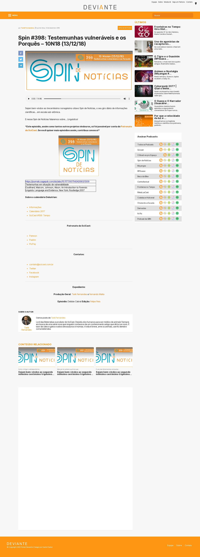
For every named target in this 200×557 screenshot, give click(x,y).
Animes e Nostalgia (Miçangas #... (166, 72)
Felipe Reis (95, 301)
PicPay (32, 244)
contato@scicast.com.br (41, 264)
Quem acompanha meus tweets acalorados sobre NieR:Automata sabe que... (167, 93)
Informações (35, 207)
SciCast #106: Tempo (39, 215)
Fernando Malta (96, 294)
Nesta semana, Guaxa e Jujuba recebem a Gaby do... (166, 78)
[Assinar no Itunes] (173, 145)
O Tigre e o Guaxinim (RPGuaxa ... (167, 57)
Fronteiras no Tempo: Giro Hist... (167, 28)
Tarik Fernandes (27, 28)
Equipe (154, 2)
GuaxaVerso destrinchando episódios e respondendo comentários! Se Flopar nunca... (166, 108)
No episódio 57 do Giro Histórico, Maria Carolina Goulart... (166, 33)
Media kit (167, 2)
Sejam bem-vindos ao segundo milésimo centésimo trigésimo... (36, 373)
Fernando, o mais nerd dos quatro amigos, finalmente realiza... (167, 63)
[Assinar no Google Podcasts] (165, 145)
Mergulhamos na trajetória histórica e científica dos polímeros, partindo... (167, 123)
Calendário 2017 (37, 211)
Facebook (34, 272)
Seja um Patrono (178, 2)
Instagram (34, 276)
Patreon (33, 235)
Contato (189, 2)
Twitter (32, 268)
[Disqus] (75, 423)
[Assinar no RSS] (161, 145)
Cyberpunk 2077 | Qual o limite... (165, 87)
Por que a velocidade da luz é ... (167, 117)
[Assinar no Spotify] (177, 145)
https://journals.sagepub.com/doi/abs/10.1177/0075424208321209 (57, 181)
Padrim (32, 240)
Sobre (160, 2)
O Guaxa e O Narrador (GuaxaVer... (167, 102)
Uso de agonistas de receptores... (166, 42)
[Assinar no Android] (169, 145)
